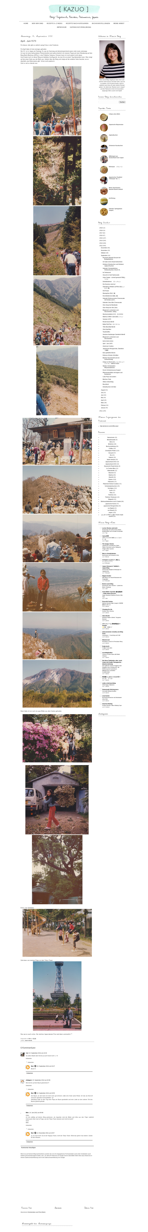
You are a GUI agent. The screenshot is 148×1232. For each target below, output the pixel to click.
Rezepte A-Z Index (54, 23)
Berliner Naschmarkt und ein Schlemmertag (111, 358)
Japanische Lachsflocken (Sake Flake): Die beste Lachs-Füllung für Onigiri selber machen (111, 547)
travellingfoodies (107, 652)
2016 (101, 235)
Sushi (111, 490)
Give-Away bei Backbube (110, 305)
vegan (110, 512)
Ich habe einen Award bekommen (112, 262)
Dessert (111, 453)
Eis (111, 455)
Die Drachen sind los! (109, 284)
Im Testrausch (107, 272)
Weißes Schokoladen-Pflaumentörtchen (109, 366)
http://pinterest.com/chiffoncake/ (109, 426)
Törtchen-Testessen (111, 497)
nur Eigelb (111, 508)
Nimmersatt (106, 640)
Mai (102, 397)
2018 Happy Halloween (108, 684)
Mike (27, 1112)
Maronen (111, 473)
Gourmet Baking (107, 704)
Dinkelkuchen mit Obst (109, 387)
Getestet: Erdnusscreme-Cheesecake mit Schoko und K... (114, 299)
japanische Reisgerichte (111, 506)
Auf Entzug (112, 198)
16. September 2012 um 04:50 (46, 1093)
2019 (101, 228)
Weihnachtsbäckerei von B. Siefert (111, 501)
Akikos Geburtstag (108, 382)
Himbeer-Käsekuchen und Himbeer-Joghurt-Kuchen (113, 265)
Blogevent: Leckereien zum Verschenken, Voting (111, 310)
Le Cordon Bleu (110, 468)
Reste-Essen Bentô (108, 322)
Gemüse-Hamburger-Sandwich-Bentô (114, 334)
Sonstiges (111, 488)
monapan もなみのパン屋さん (111, 560)
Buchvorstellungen (101, 23)
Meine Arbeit (119, 23)
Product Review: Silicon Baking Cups (112, 705)
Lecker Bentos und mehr (110, 528)
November (104, 250)
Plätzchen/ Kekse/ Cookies (111, 484)
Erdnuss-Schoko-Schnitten (110, 355)
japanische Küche (111, 503)
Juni (102, 395)
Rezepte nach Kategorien (77, 23)
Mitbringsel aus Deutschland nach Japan (116, 156)
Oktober (103, 253)
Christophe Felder (110, 450)
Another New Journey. (108, 611)
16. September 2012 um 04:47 (46, 1066)
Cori (27, 1053)
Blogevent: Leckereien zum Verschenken (111, 337)
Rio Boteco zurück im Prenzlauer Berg (112, 641)
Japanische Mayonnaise (116, 124)
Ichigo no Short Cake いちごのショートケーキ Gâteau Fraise (113, 362)
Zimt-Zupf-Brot (107, 329)
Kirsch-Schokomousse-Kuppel (112, 370)
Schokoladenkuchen (111, 486)
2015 (101, 238)
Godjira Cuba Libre (107, 648)
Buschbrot (106, 384)
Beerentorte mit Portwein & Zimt (110, 555)
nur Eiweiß (111, 510)
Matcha (111, 475)
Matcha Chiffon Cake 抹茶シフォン (113, 316)
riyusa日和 (105, 536)
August (103, 390)
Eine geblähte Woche (109, 353)
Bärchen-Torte (107, 379)
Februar (103, 405)
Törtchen (110, 495)
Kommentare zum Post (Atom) (36, 1212)
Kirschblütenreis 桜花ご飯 (110, 296)
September (104, 255)
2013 (101, 243)
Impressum (61, 27)
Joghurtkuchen (113, 135)
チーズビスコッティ (107, 561)
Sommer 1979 (107, 319)
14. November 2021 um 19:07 (45, 1133)
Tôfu (111, 492)
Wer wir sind (37, 23)
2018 (101, 230)
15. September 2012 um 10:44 (38, 1053)
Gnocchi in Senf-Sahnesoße (111, 275)
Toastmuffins (106, 332)
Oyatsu (110, 479)
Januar (103, 408)
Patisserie (111, 481)
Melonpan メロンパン (116, 166)
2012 (101, 245)
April (102, 400)
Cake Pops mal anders (109, 376)
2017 (101, 233)
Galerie (111, 457)
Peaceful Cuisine (107, 601)
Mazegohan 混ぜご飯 (109, 293)
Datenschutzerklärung (80, 27)
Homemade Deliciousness (110, 689)
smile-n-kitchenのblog (109, 683)
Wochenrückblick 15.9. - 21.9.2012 (113, 314)
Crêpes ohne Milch (114, 114)
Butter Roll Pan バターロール (111, 324)
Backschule (110, 437)
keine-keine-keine (108, 341)
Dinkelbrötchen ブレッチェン (112, 281)
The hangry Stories (108, 544)
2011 (101, 411)
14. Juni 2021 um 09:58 (36, 1112)
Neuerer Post (26, 1208)
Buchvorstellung (111, 446)
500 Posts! (106, 291)
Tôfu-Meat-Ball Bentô (109, 327)
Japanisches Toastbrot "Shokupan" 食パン (115, 177)
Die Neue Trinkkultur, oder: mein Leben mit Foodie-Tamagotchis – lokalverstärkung (112, 662)
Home (26, 23)
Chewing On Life (107, 609)
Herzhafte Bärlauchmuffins (109, 691)
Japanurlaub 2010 (110, 461)
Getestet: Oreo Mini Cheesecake (112, 302)
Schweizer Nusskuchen (116, 145)
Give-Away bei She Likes (110, 307)
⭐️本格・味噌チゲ (107, 627)
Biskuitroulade (111, 439)
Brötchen (111, 444)
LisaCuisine (106, 696)
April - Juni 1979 (107, 343)
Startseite (58, 1208)
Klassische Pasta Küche (111, 466)
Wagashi (110, 499)
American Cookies (108, 346)
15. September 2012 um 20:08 (41, 1080)
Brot (111, 442)
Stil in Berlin (106, 616)
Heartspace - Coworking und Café (111, 635)
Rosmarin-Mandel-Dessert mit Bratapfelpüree (111, 258)
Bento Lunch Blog (107, 584)
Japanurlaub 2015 (110, 464)
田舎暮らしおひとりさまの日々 (111, 677)
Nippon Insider (106, 576)
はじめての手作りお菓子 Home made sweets (112, 515)
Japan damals (28, 1040)
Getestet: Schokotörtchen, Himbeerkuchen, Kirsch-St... (112, 269)
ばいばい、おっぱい (107, 678)
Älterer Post (88, 1208)
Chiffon (111, 448)
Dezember (104, 248)
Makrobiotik (110, 470)
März (102, 402)
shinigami (29, 1080)
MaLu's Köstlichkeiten (109, 553)
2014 (101, 240)
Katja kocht (105, 646)
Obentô (111, 477)
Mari (32, 1066)
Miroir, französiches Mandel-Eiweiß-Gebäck (116, 188)
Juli (102, 392)
